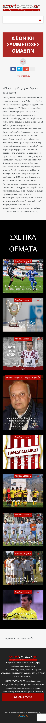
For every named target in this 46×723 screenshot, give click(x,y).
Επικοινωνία (25, 696)
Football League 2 (23, 75)
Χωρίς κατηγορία (32, 377)
